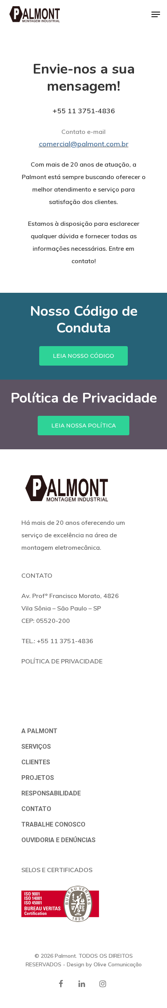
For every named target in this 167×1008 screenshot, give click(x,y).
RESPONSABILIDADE (51, 793)
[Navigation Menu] (155, 14)
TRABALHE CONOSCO (53, 824)
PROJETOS (37, 777)
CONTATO (36, 809)
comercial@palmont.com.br (84, 143)
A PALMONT (39, 731)
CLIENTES (35, 762)
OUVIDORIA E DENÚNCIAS (58, 840)
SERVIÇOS (36, 746)
